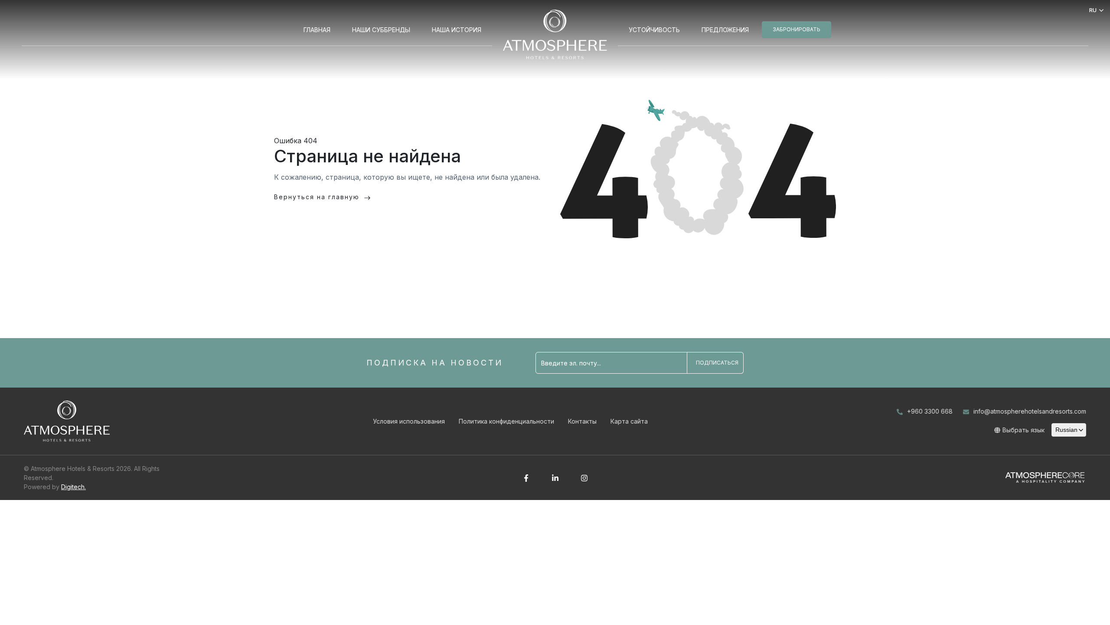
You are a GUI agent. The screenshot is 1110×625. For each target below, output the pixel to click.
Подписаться (717, 362)
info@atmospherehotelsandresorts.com (1029, 411)
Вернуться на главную (316, 197)
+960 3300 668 (930, 411)
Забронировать (796, 29)
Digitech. (73, 486)
